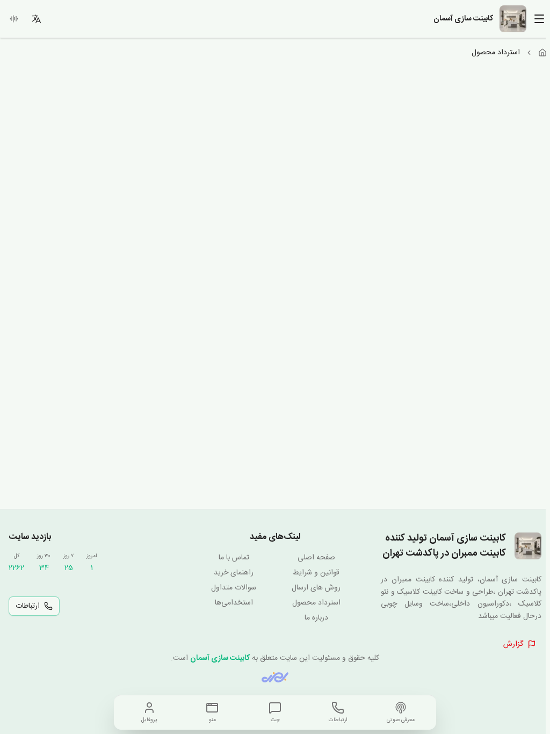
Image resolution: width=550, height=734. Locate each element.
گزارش (513, 644)
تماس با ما (234, 557)
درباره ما (316, 618)
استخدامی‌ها (234, 603)
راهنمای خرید (234, 572)
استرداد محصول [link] (496, 52)
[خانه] (542, 52)
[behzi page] (275, 677)
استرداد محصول (316, 603)
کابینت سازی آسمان (220, 658)
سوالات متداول (233, 587)
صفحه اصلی (316, 557)
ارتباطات (28, 606)
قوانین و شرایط (316, 572)
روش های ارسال (316, 587)
